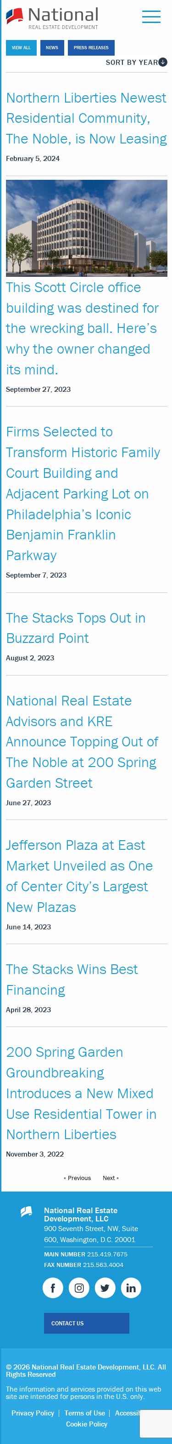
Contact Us (67, 1323)
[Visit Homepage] (30, 18)
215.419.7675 (107, 1254)
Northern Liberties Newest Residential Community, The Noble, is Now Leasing (86, 118)
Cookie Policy (86, 1423)
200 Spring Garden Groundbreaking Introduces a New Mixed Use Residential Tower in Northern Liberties (81, 1093)
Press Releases (91, 48)
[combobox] (86, 62)
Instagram (79, 1288)
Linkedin (131, 1288)
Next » (111, 1178)
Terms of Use (85, 1412)
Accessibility (134, 1412)
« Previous (77, 1178)
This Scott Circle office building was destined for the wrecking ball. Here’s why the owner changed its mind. (82, 328)
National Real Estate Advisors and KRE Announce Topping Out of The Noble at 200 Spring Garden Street (82, 741)
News (52, 48)
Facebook (53, 1288)
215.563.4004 (103, 1265)
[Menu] (151, 18)
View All (21, 48)
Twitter (105, 1288)
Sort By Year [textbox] (132, 62)
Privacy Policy (32, 1412)
